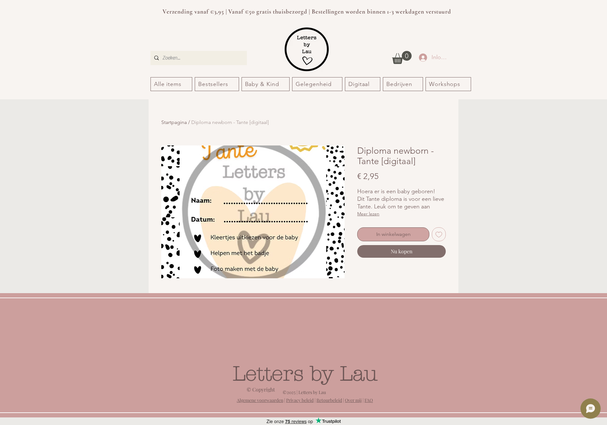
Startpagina (174, 122)
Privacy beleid (300, 400)
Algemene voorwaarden (260, 400)
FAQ (369, 400)
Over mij (353, 400)
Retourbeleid (329, 400)
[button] (402, 57)
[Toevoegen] (439, 234)
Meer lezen (368, 214)
